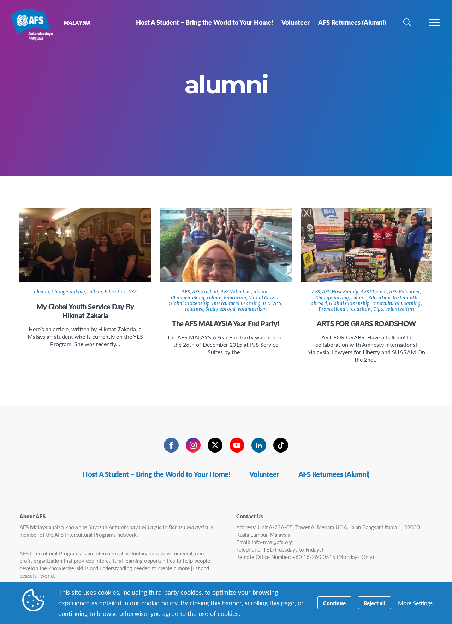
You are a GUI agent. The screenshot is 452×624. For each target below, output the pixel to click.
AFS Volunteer (236, 292)
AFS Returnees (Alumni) (334, 474)
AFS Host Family (340, 292)
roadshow (360, 309)
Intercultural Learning (236, 304)
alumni (41, 292)
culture (94, 292)
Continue (334, 603)
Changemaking (68, 292)
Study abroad (221, 309)
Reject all (374, 603)
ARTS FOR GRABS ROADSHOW (366, 323)
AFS (186, 292)
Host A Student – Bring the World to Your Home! (156, 474)
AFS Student (205, 292)
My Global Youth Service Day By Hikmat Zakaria (85, 311)
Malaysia (31, 24)
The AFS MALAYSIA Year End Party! (225, 323)
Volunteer (264, 474)
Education (116, 292)
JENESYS (272, 304)
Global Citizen (264, 298)
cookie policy (159, 602)
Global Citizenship (189, 304)
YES (133, 292)
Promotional (333, 309)
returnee (194, 309)
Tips (378, 309)
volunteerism (252, 309)
